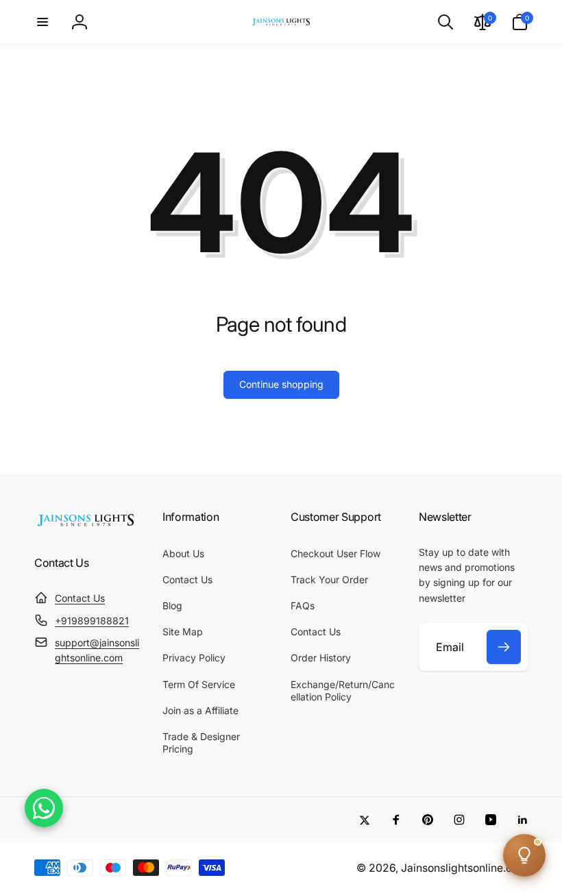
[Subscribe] (504, 647)
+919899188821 (92, 620)
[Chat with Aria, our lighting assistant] (524, 855)
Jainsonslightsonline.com (464, 867)
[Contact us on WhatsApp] (44, 808)
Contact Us (80, 598)
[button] (42, 22)
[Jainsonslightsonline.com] (85, 526)
